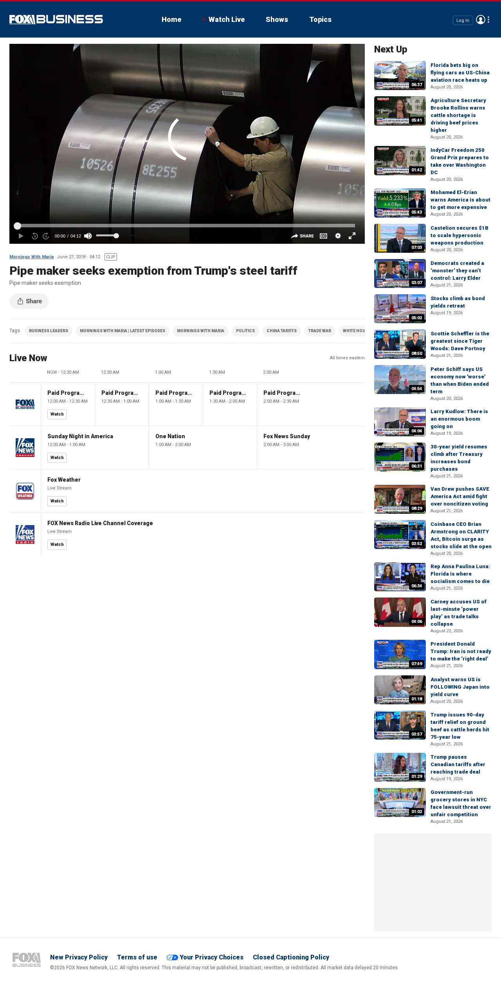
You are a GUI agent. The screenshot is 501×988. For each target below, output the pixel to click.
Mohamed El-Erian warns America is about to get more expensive (460, 199)
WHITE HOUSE (356, 331)
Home (171, 19)
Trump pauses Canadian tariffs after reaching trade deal (458, 764)
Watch (57, 414)
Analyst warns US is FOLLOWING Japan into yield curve (460, 687)
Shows (277, 19)
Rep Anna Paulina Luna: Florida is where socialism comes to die (460, 573)
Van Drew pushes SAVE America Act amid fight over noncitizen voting (460, 496)
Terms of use (137, 957)
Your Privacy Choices (211, 957)
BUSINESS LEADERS (48, 331)
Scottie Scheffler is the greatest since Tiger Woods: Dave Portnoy (460, 341)
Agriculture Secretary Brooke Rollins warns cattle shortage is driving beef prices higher (458, 115)
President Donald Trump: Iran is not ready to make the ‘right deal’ (461, 651)
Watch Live (227, 19)
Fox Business (56, 19)
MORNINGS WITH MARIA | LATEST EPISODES (122, 331)
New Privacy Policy (79, 957)
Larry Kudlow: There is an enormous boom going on (459, 419)
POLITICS (245, 331)
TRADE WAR (319, 331)
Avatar (480, 19)
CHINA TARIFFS (282, 331)
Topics (320, 19)
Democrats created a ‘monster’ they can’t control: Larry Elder (457, 270)
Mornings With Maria (31, 256)
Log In (462, 20)
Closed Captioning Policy (291, 957)
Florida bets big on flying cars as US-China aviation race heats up (460, 72)
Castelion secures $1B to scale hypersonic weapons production (459, 235)
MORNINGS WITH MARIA (200, 331)
